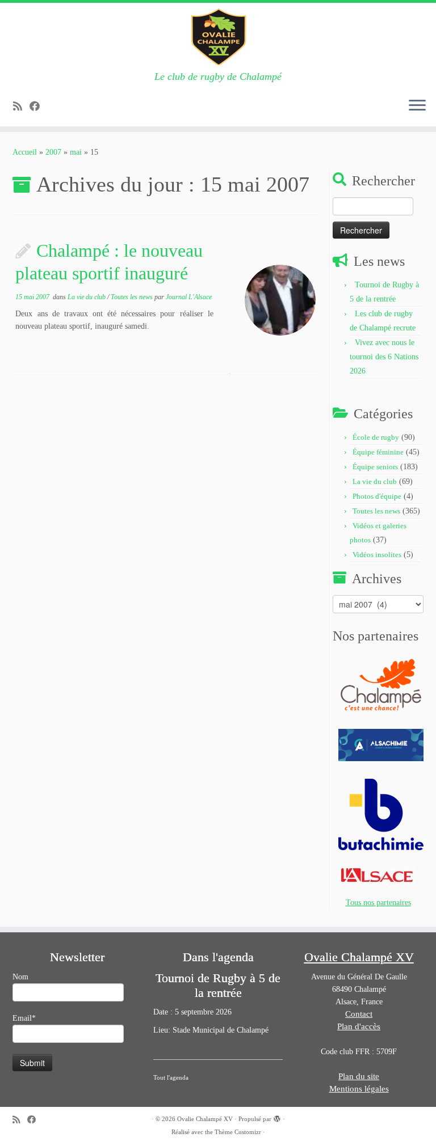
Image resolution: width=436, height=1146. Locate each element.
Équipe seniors (375, 466)
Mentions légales (359, 1088)
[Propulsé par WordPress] (277, 1117)
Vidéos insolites (377, 554)
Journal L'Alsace (189, 297)
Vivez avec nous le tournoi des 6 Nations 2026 (384, 356)
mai (76, 152)
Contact (358, 1013)
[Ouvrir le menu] (417, 105)
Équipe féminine (378, 452)
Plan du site (358, 1076)
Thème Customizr (238, 1131)
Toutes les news (132, 297)
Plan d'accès (358, 1026)
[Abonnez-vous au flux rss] (21, 106)
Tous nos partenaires (378, 902)
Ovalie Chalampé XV (205, 1118)
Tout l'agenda (170, 1077)
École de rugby (376, 437)
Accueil (24, 152)
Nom (20, 977)
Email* (24, 1018)
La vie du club (87, 297)
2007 (53, 152)
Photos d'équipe (377, 496)
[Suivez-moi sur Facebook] (38, 106)
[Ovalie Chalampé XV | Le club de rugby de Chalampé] (218, 37)
